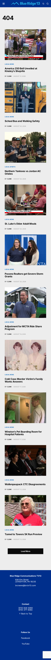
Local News (9, 64)
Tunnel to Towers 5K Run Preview (23, 534)
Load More (25, 551)
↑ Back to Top (25, 614)
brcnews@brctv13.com (25, 585)
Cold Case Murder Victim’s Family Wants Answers (24, 380)
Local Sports (10, 167)
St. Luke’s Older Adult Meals (20, 223)
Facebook (25, 638)
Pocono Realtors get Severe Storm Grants (24, 275)
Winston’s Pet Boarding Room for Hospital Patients (23, 433)
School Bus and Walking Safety (22, 121)
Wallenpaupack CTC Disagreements (25, 484)
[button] (3, 4)
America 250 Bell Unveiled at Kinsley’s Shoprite (21, 70)
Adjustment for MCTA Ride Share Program (23, 327)
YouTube (25, 644)
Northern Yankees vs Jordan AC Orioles (23, 172)
